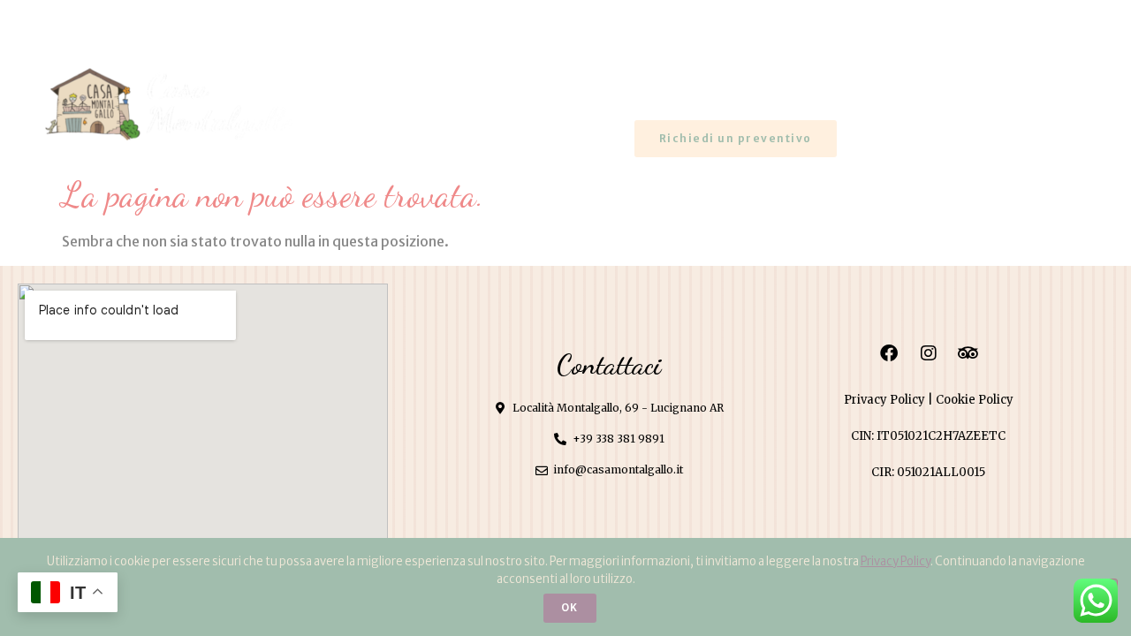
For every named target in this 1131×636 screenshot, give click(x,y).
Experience (950, 91)
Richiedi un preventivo (735, 138)
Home (493, 91)
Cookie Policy (974, 399)
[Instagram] (81, 18)
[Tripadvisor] (109, 18)
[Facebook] (53, 18)
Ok (570, 608)
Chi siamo (628, 91)
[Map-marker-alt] (969, 19)
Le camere (788, 91)
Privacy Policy (884, 399)
